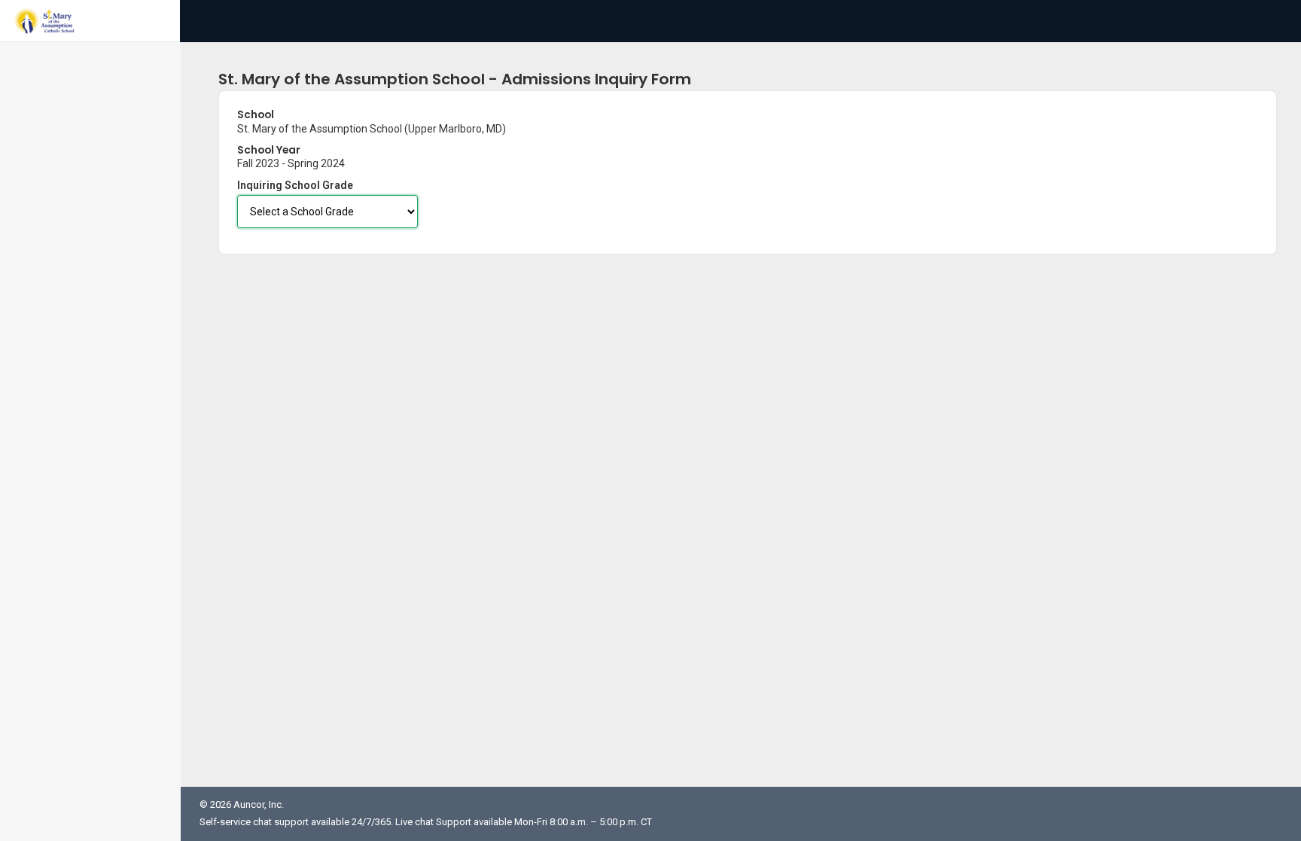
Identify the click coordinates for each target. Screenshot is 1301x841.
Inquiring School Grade (295, 185)
